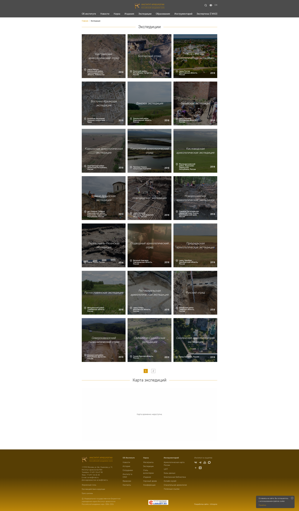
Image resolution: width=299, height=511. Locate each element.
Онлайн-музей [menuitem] (170, 481)
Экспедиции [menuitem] (148, 466)
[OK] (200, 468)
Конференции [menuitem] (149, 485)
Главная (85, 21)
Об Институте (129, 458)
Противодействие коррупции (93, 489)
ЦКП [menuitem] (166, 469)
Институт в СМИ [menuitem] (127, 475)
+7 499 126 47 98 (96, 472)
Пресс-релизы (87, 493)
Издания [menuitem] (147, 477)
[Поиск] (205, 5)
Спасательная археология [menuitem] (175, 485)
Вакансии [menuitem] (127, 481)
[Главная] (150, 6)
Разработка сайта (201, 504)
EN (216, 5)
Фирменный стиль (89, 485)
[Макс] (209, 463)
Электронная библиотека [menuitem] (175, 477)
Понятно (262, 505)
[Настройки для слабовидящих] (210, 5)
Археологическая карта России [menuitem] (174, 463)
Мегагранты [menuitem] (148, 462)
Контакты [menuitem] (127, 485)
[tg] (200, 463)
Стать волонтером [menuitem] (148, 471)
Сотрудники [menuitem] (128, 470)
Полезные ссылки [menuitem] (171, 489)
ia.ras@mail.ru (93, 478)
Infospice (213, 504)
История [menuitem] (126, 466)
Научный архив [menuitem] (150, 481)
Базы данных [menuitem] (169, 473)
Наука (146, 458)
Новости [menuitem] (126, 462)
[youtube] (204, 463)
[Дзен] (195, 468)
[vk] (195, 463)
